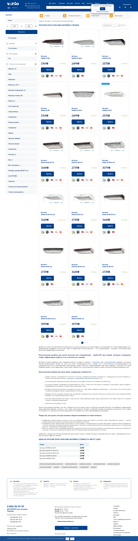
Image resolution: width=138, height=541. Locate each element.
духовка (93, 467)
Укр (108, 3)
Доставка (116, 515)
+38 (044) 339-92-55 (16, 519)
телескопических (110, 362)
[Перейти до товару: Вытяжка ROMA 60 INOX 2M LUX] (53, 303)
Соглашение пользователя (121, 532)
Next (63, 43)
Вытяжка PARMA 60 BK (47, 458)
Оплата (115, 512)
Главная (41, 21)
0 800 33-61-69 (11, 528)
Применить (21, 32)
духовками (70, 378)
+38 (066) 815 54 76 (15, 522)
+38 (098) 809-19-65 (16, 517)
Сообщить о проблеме (71, 528)
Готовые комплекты (119, 510)
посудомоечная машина (69, 467)
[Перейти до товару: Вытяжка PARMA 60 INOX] (84, 95)
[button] (12, 8)
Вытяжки (48, 21)
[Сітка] (128, 25)
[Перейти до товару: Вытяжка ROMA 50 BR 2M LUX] (53, 147)
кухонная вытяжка (45, 467)
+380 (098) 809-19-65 (33, 6)
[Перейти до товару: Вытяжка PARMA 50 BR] (53, 43)
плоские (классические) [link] (17, 64)
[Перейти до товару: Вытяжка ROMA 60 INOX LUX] (84, 303)
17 (123, 25)
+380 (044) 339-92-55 (33, 8)
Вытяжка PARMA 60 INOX (48, 456)
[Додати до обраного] (65, 70)
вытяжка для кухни (71, 464)
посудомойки (84, 467)
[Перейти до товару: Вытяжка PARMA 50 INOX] (84, 43)
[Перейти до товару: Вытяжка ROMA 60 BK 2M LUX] (115, 199)
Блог (114, 517)
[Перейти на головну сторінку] (13, 5)
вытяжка (56, 467)
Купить (49, 70)
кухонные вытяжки (99, 464)
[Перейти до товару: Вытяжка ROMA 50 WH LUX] (84, 199)
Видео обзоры (117, 526)
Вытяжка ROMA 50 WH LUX (49, 450)
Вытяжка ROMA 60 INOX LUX (49, 453)
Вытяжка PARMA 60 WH (48, 448)
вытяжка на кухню (85, 464)
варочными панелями (91, 378)
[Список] (130, 25)
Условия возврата (118, 530)
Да (67, 538)
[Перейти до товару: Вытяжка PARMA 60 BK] (115, 43)
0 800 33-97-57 (31, 3)
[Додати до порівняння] (61, 70)
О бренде (116, 506)
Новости (115, 521)
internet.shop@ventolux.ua (65, 521)
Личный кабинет (127, 4)
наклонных (96, 362)
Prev (43, 43)
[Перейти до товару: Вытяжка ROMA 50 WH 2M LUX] (53, 199)
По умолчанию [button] (107, 25)
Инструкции (117, 528)
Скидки (115, 508)
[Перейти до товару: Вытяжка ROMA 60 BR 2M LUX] (84, 251)
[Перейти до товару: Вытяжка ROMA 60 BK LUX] (53, 251)
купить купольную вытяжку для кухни (51, 464)
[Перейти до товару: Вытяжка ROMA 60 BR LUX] (115, 251)
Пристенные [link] (13, 54)
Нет (72, 538)
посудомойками (79, 378)
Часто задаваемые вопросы (122, 519)
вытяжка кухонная (113, 464)
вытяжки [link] (12, 43)
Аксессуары (117, 535)
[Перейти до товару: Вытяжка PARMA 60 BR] (53, 95)
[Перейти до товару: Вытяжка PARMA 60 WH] (115, 95)
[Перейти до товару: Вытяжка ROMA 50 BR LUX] (84, 147)
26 (125, 25)
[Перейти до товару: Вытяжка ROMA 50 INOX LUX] (115, 147)
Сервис (115, 524)
